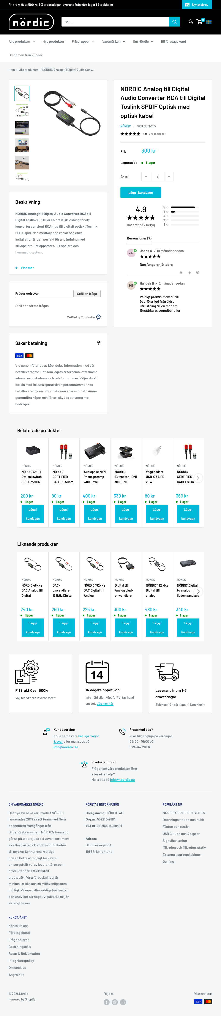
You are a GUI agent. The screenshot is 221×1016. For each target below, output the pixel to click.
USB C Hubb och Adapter (181, 833)
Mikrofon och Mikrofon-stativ (184, 847)
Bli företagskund (173, 41)
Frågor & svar (19, 940)
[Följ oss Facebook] (107, 1002)
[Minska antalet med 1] (146, 176)
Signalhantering (175, 840)
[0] (199, 21)
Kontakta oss (18, 926)
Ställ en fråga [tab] (87, 293)
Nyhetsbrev (200, 4)
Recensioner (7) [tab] (139, 238)
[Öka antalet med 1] (169, 176)
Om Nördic (141, 41)
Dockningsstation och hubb (183, 819)
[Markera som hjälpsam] (182, 272)
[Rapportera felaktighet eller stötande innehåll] (197, 272)
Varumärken (111, 41)
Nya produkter (53, 41)
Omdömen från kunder (26, 55)
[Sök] (174, 22)
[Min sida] (191, 21)
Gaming (168, 861)
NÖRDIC (125, 126)
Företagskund (19, 932)
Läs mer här (105, 703)
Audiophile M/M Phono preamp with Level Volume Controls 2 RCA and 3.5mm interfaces (95, 477)
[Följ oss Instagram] (115, 1002)
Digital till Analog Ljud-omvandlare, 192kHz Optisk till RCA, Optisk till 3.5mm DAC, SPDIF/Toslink (125, 590)
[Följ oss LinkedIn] (123, 1002)
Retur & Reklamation (24, 953)
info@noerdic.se (66, 747)
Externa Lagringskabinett (182, 854)
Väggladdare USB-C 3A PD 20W (155, 477)
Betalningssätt (20, 946)
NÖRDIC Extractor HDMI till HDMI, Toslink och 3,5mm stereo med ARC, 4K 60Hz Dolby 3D (126, 477)
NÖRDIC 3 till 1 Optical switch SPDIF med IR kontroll (32, 477)
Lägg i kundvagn (140, 192)
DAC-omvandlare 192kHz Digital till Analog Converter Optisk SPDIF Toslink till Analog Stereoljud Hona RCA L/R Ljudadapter (63, 590)
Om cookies (17, 967)
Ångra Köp (16, 974)
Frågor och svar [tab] (27, 293)
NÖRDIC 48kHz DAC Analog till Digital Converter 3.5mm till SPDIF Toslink (32, 590)
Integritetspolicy (21, 960)
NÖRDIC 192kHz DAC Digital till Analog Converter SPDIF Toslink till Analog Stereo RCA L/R (95, 590)
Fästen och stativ (176, 826)
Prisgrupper (81, 41)
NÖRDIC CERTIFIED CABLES (184, 813)
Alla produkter (19, 41)
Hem (12, 70)
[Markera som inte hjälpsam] (190, 272)
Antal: (125, 176)
